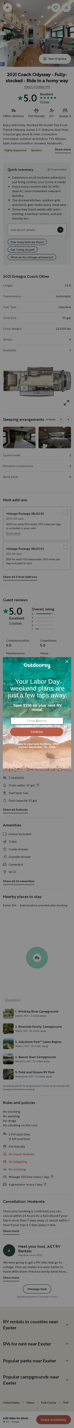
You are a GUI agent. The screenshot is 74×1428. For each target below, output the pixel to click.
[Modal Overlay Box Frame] (37, 714)
